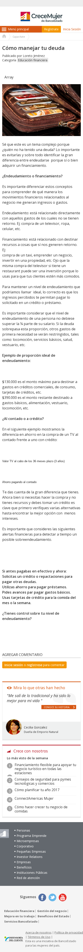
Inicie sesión (13, 665)
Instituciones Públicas (32, 872)
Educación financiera (32, 60)
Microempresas (28, 841)
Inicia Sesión (72, 29)
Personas (23, 830)
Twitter (52, 897)
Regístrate (51, 29)
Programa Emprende (31, 836)
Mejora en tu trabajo (19, 916)
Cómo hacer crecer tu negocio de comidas (41, 809)
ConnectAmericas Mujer (34, 798)
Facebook (42, 897)
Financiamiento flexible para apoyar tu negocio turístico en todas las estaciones (45, 769)
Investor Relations (29, 857)
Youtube (63, 897)
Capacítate (19, 36)
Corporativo (25, 846)
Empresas (24, 862)
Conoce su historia (56, 707)
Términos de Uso (39, 937)
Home (4, 37)
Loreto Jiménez (34, 56)
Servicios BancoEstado (21, 921)
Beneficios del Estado (53, 916)
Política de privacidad (68, 932)
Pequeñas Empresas (31, 851)
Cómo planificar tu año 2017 (37, 790)
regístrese (34, 665)
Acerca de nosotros (38, 932)
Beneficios (24, 867)
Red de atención (28, 878)
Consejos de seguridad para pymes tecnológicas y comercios (43, 781)
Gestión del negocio (52, 911)
